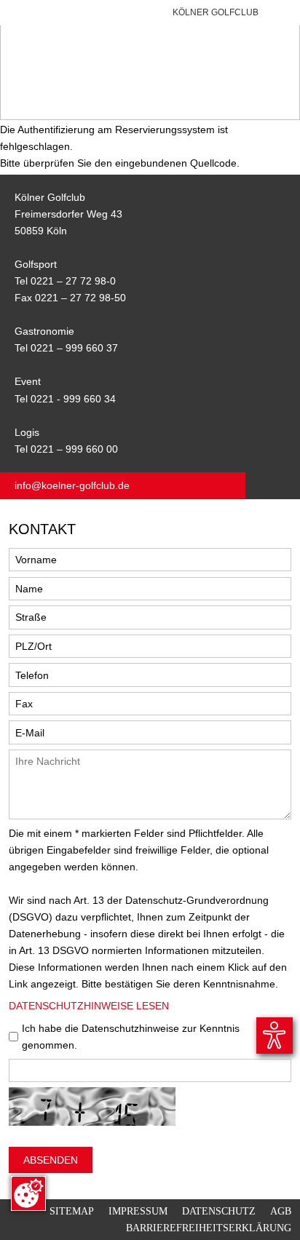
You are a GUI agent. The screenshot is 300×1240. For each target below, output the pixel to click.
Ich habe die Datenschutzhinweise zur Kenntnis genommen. (131, 1036)
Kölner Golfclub (215, 12)
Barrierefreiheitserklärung (208, 1227)
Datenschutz (219, 1211)
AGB (280, 1211)
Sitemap (72, 1211)
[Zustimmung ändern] (28, 1193)
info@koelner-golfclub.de (72, 485)
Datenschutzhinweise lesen (89, 1006)
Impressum (137, 1211)
